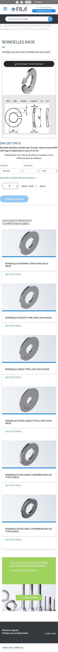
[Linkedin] (21, 2)
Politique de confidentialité (15, 633)
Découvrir (31, 597)
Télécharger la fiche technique (30, 64)
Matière (4, 165)
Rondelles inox (43, 26)
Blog (28, 2)
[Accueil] (6, 26)
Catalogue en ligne (19, 26)
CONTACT (38, 2)
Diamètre (28, 165)
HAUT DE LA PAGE (12, 647)
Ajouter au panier (15, 198)
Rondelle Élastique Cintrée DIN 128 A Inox (25, 29)
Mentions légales (10, 630)
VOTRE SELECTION (45, 7)
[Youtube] (17, 2)
